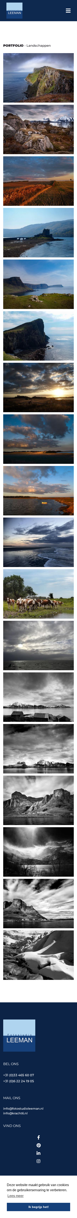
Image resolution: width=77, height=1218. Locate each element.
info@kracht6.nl (15, 1113)
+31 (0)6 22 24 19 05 (18, 1081)
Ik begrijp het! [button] (38, 1207)
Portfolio (13, 45)
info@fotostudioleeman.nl (23, 1109)
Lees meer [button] (15, 1196)
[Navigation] (68, 11)
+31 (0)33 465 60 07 (18, 1075)
